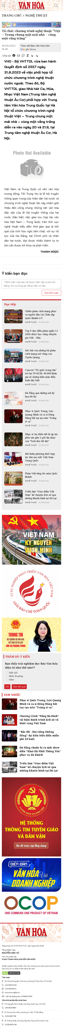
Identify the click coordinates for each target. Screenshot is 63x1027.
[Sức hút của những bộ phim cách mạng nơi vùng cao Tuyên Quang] (13, 355)
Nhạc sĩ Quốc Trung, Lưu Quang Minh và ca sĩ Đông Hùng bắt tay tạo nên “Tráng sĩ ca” (40, 416)
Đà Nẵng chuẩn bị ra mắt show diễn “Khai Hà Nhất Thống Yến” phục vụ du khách (40, 751)
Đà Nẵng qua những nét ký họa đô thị (39, 394)
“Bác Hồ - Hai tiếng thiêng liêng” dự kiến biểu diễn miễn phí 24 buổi (39, 735)
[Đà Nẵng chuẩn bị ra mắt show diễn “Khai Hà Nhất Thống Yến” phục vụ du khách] (9, 751)
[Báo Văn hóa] (31, 5)
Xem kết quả (19, 686)
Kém (11, 679)
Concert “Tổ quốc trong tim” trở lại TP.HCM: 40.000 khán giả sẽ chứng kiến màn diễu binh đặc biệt (41, 375)
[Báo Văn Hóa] (31, 931)
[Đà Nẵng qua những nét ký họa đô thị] (13, 398)
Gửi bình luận (51, 292)
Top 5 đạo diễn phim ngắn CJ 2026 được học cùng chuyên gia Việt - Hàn (41, 334)
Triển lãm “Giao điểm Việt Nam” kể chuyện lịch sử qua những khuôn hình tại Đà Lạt (41, 494)
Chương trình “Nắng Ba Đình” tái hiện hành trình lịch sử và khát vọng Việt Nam (39, 719)
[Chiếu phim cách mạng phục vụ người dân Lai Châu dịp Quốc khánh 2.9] (13, 316)
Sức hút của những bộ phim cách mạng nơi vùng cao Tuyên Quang (40, 353)
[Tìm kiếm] (56, 5)
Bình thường (16, 676)
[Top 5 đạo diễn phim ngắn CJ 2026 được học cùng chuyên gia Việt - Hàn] (13, 336)
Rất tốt (13, 672)
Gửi (7, 686)
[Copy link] (23, 55)
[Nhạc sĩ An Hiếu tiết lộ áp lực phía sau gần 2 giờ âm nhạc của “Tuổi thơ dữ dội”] (13, 439)
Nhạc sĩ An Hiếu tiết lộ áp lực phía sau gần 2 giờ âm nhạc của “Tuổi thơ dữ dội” (41, 437)
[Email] (18, 55)
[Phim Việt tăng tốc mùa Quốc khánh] (13, 478)
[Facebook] (14, 55)
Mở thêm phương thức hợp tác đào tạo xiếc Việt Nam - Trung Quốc (40, 457)
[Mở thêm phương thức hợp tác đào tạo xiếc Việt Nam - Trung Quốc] (13, 459)
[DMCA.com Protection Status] (11, 973)
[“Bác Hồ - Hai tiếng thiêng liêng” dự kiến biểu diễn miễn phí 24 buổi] (9, 735)
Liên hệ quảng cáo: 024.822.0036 (18, 996)
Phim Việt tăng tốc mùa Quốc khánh (41, 475)
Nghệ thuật (31, 322)
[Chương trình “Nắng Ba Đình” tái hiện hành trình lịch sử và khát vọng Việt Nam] (9, 720)
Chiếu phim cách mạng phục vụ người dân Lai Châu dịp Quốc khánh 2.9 (40, 314)
